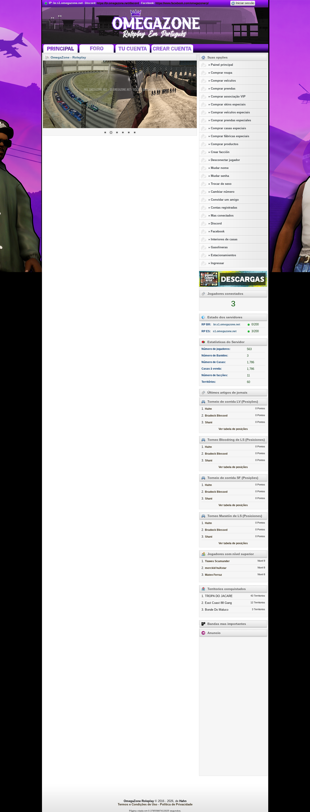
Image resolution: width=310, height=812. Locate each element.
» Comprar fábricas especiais (228, 136)
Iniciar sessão (245, 3)
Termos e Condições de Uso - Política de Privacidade (155, 804)
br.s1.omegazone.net (68, 3)
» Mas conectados (221, 215)
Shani (208, 422)
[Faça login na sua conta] (233, 3)
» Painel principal (220, 64)
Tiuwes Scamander (217, 561)
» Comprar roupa (220, 72)
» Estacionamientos (222, 255)
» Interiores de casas (222, 239)
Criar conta (172, 48)
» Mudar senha (218, 176)
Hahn (208, 408)
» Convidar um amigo (223, 199)
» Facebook (216, 231)
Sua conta (132, 48)
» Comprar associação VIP (227, 96)
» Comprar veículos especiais (229, 112)
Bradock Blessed (216, 415)
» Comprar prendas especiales (229, 120)
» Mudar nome (218, 168)
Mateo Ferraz (213, 574)
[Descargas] (233, 279)
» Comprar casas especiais (227, 128)
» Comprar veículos (222, 80)
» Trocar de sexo (219, 183)
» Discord (215, 223)
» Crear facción (218, 152)
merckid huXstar (215, 568)
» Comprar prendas (221, 88)
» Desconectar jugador (224, 160)
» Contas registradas (222, 207)
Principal (60, 48)
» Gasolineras (218, 247)
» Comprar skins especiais (227, 104)
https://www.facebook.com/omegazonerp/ (182, 3)
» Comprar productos (223, 144)
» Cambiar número (221, 191)
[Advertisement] (233, 706)
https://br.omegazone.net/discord (118, 3)
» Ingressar (216, 263)
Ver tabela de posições (233, 429)
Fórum (96, 48)
